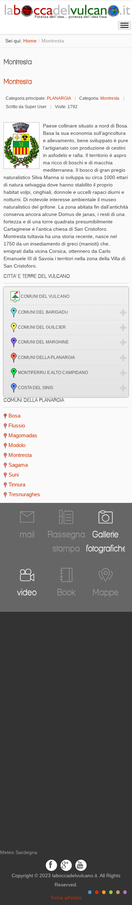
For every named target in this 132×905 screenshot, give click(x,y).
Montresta (18, 81)
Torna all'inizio (66, 897)
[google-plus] (66, 864)
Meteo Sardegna (18, 852)
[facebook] (51, 864)
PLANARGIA (59, 98)
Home (30, 41)
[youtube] (81, 864)
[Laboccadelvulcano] (66, 10)
